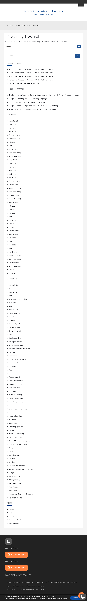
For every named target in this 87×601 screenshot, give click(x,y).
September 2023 (15, 199)
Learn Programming (16, 402)
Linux (11, 405)
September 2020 (15, 266)
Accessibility (13, 285)
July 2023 (12, 206)
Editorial (12, 352)
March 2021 (13, 252)
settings (64, 599)
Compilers (12, 320)
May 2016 (12, 273)
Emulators (12, 366)
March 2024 (13, 178)
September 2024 (15, 156)
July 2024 (12, 163)
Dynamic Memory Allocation (19, 349)
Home (9, 25)
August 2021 (13, 234)
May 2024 (12, 170)
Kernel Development (16, 398)
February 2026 (14, 135)
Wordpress (13, 490)
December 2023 (15, 188)
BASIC (11, 306)
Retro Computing (15, 455)
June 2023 (12, 209)
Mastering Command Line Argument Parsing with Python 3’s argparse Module (51, 95)
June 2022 (12, 224)
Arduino (12, 295)
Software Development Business (21, 469)
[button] (8, 541)
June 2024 (12, 167)
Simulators (13, 462)
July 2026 (12, 124)
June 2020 (13, 270)
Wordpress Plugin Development (21, 494)
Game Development (16, 380)
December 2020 (15, 255)
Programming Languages (18, 444)
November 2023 (15, 192)
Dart (10, 334)
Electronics (13, 356)
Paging (11, 430)
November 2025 (15, 139)
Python (11, 448)
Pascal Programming (16, 434)
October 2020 (14, 263)
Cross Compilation (16, 331)
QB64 (11, 451)
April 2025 (12, 146)
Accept (75, 598)
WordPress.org (14, 523)
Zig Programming (15, 497)
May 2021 (12, 245)
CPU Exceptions (14, 327)
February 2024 (14, 181)
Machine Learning (15, 416)
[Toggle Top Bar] (81, 5)
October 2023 (14, 195)
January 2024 (14, 185)
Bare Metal (13, 303)
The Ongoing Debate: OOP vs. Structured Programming (37, 106)
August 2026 (13, 121)
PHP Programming (15, 437)
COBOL (11, 317)
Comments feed (15, 520)
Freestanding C (14, 377)
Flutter (11, 373)
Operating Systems (16, 427)
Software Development (17, 465)
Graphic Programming (17, 384)
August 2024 (13, 160)
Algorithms (13, 292)
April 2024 (12, 174)
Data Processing (15, 338)
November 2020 (15, 259)
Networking (13, 423)
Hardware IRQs (14, 388)
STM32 (11, 473)
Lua (10, 412)
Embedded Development (18, 359)
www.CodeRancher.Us (43, 11)
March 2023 (13, 220)
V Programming (14, 480)
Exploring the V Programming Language (32, 99)
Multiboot (12, 419)
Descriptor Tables (15, 342)
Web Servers (13, 487)
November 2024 (15, 153)
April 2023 (12, 216)
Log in (11, 513)
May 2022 (12, 227)
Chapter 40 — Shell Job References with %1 (25, 83)
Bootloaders (13, 310)
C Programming (14, 313)
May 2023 (12, 213)
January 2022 (14, 231)
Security (12, 458)
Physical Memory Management (20, 441)
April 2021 (12, 248)
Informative (13, 391)
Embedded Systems (16, 363)
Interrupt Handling (15, 395)
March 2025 (13, 149)
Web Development (16, 483)
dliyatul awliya (14, 95)
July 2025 (12, 142)
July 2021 (12, 238)
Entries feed (13, 516)
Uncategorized (14, 476)
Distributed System (16, 345)
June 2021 (12, 241)
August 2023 (13, 202)
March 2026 (13, 131)
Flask (11, 370)
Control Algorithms (16, 324)
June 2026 (13, 128)
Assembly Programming (18, 299)
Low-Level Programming (18, 409)
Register (12, 509)
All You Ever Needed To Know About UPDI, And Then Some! (31, 69)
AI (9, 288)
